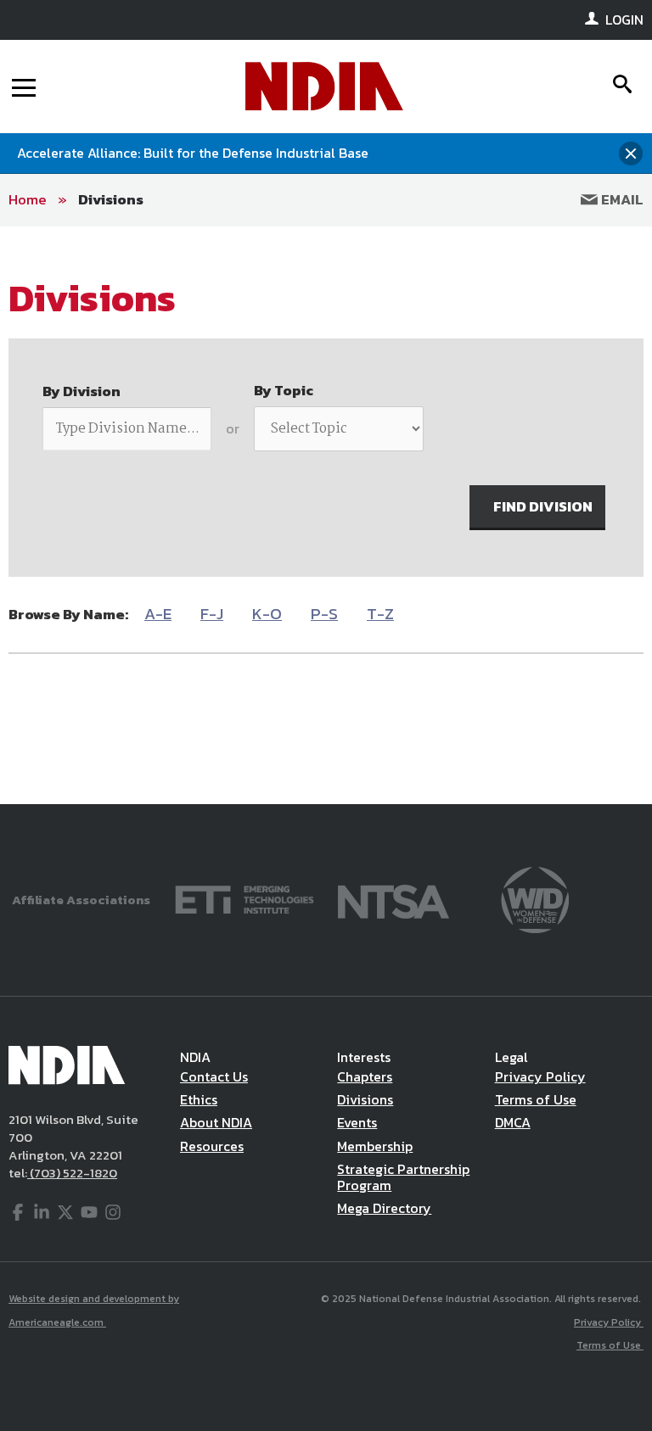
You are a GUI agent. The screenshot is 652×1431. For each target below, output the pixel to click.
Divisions (110, 199)
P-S (324, 613)
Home (27, 199)
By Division (81, 391)
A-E (157, 613)
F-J (211, 613)
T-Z (380, 613)
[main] (326, 515)
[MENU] (24, 86)
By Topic (283, 390)
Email (621, 199)
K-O (267, 613)
